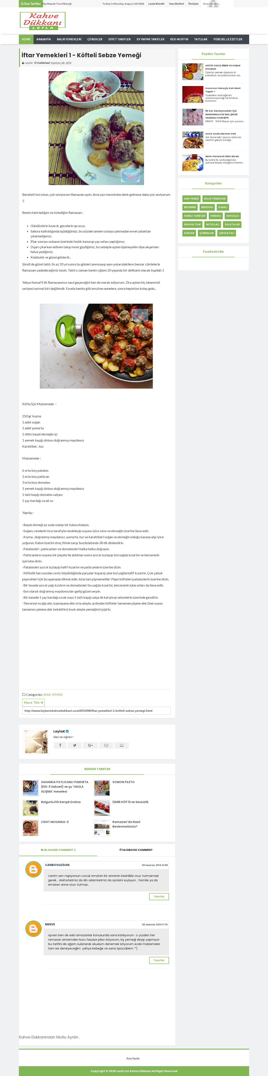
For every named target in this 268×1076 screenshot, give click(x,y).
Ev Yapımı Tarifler (150, 39)
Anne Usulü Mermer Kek (220, 133)
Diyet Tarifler (119, 39)
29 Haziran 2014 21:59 (155, 865)
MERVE (50, 924)
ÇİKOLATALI (226, 233)
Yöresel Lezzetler (227, 39)
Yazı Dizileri (176, 3)
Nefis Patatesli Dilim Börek (222, 156)
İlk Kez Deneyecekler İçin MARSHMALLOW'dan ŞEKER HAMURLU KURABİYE (221, 114)
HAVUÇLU (232, 216)
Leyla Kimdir (156, 3)
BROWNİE (190, 207)
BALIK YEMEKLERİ (215, 198)
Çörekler (94, 39)
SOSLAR (189, 233)
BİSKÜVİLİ (207, 207)
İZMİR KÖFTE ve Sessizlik (130, 802)
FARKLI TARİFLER (194, 216)
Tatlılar (200, 39)
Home (26, 39)
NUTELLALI (212, 224)
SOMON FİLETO (123, 782)
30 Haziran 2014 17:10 (155, 924)
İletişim (193, 3)
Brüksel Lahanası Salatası (58, 6)
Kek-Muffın (179, 39)
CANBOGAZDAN (57, 865)
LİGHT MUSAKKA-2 (55, 822)
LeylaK (59, 731)
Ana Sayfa (132, 1058)
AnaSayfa (43, 39)
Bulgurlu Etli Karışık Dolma (61, 802)
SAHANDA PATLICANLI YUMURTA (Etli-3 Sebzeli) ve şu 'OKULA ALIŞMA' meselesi (64, 787)
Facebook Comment (137, 850)
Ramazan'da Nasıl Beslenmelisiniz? (126, 824)
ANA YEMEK (53, 694)
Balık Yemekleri (69, 39)
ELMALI (222, 207)
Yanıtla (159, 896)
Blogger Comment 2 (60, 850)
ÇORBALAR (207, 233)
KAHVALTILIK (192, 224)
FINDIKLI (215, 216)
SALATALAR (232, 224)
